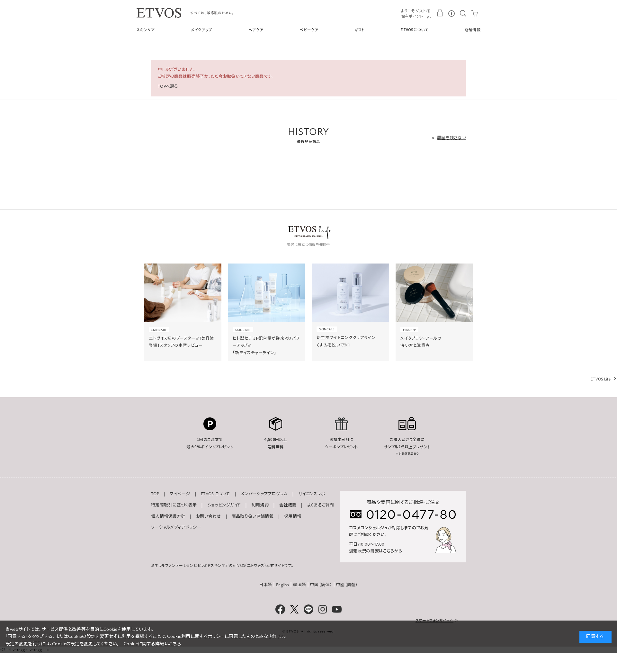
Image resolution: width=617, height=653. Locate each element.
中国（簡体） (321, 584)
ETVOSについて (414, 29)
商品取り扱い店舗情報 (252, 516)
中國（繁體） (347, 584)
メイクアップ (201, 29)
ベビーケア (309, 29)
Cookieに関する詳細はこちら (152, 644)
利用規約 (260, 505)
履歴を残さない (451, 137)
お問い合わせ (208, 516)
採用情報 (292, 516)
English (282, 584)
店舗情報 (472, 29)
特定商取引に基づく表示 (174, 505)
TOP (155, 493)
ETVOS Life (601, 379)
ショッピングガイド (224, 505)
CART (474, 13)
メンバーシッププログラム (264, 493)
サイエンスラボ (311, 493)
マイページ (180, 493)
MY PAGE (440, 13)
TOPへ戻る (168, 86)
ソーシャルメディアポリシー (176, 527)
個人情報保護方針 (168, 516)
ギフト (359, 29)
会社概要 (287, 505)
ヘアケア (255, 29)
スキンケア (146, 29)
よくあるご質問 (320, 505)
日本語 (265, 584)
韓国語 (299, 584)
